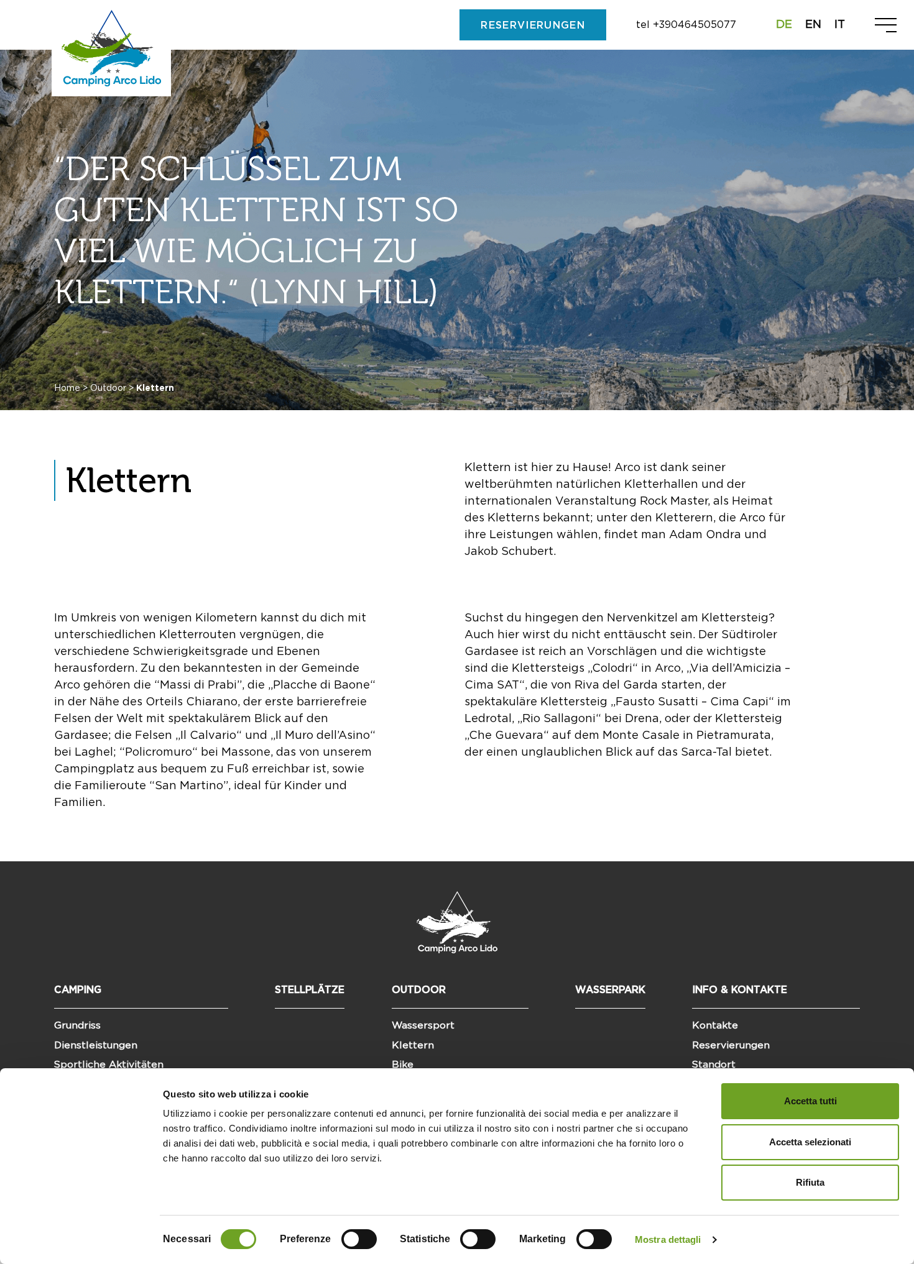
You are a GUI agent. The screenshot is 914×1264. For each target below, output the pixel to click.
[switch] (359, 1239)
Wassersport (423, 1025)
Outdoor (108, 388)
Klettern (413, 1045)
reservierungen (533, 25)
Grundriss (77, 1025)
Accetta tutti (810, 1101)
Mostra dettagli (668, 1239)
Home (67, 388)
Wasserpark (610, 990)
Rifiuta (810, 1182)
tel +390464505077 (686, 25)
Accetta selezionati (810, 1142)
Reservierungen (731, 1045)
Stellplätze (309, 990)
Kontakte (715, 1025)
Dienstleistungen (95, 1045)
